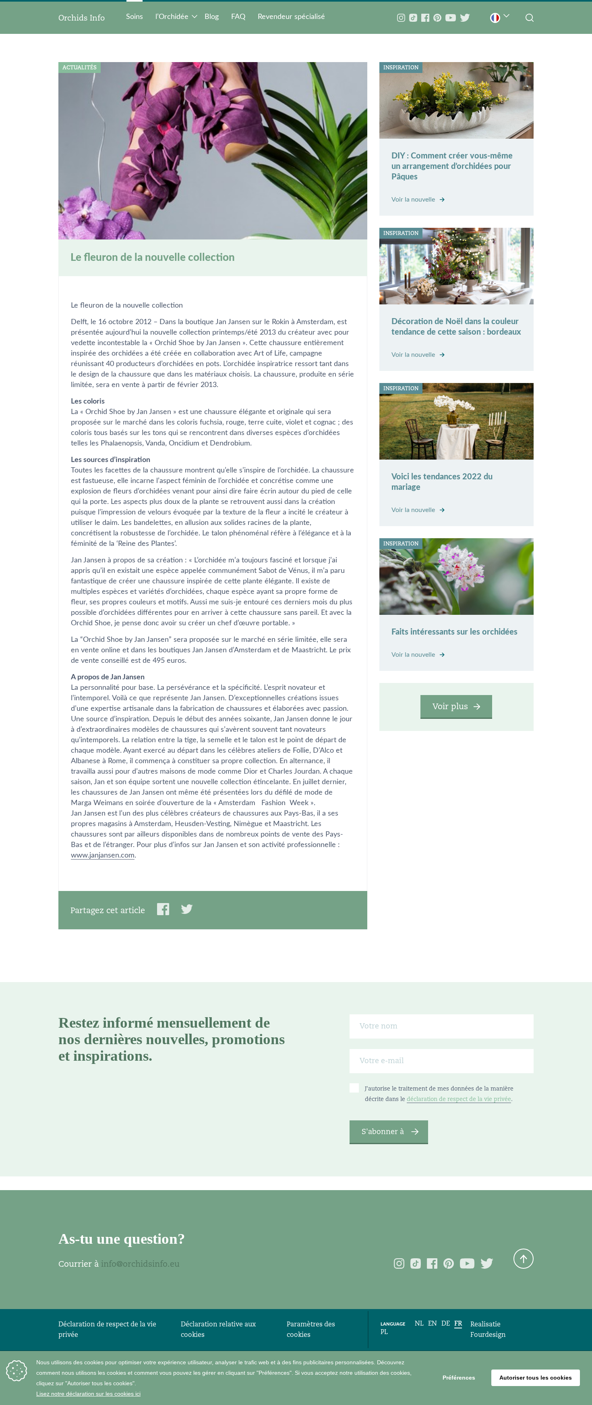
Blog (212, 17)
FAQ (238, 17)
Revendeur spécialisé (291, 17)
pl (384, 1332)
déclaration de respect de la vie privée (459, 1099)
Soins (134, 17)
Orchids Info (81, 18)
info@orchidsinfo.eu (140, 1264)
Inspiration (400, 67)
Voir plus (450, 706)
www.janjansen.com (103, 855)
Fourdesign (488, 1334)
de (445, 1323)
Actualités (79, 67)
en (432, 1323)
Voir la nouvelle (414, 199)
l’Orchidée (171, 17)
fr (458, 1323)
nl (419, 1323)
